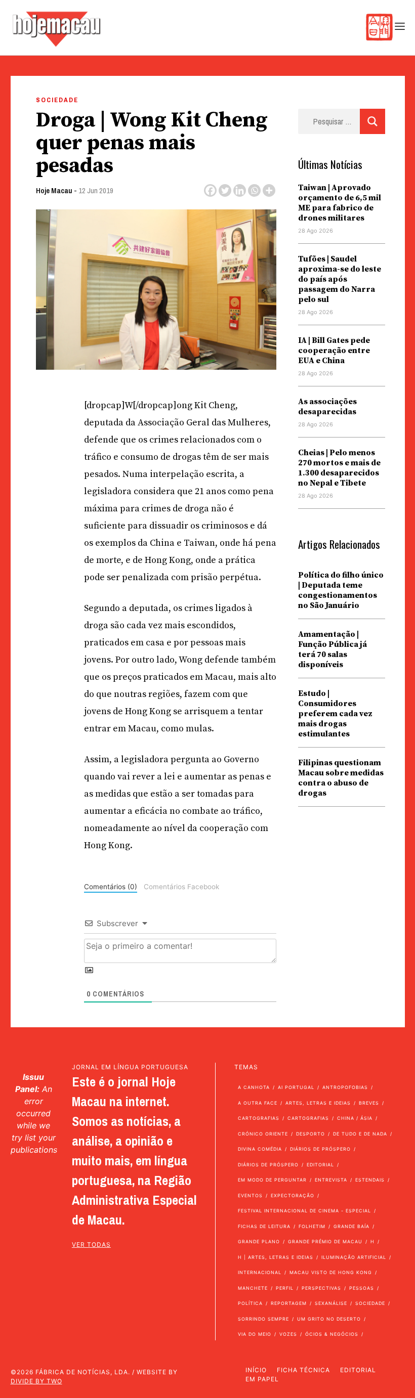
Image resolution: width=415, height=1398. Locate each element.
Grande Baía (351, 1226)
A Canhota (254, 1087)
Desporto (310, 1134)
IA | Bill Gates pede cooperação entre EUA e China (334, 350)
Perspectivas (321, 1288)
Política (250, 1303)
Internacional (259, 1272)
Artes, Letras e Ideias (318, 1103)
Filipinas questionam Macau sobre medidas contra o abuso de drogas (341, 778)
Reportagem (289, 1303)
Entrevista (331, 1180)
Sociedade (57, 100)
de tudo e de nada (360, 1134)
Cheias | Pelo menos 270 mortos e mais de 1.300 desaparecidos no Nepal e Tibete (339, 468)
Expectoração (292, 1195)
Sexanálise (331, 1303)
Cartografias (258, 1118)
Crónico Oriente (263, 1134)
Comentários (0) (110, 887)
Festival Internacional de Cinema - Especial (304, 1210)
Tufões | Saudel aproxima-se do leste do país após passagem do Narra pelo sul (339, 279)
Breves (369, 1103)
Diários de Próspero (320, 1149)
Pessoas (361, 1288)
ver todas (91, 1244)
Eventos (250, 1195)
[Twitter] (225, 190)
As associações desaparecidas (327, 407)
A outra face (257, 1103)
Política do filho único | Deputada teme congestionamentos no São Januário (341, 590)
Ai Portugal (296, 1087)
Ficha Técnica (303, 1370)
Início (256, 1370)
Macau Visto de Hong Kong (330, 1272)
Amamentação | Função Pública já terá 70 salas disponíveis (332, 649)
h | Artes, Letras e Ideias (275, 1257)
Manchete (253, 1288)
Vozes (288, 1334)
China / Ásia (354, 1118)
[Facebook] (210, 190)
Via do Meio (254, 1334)
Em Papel (262, 1379)
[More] (269, 190)
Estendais (370, 1180)
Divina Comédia (260, 1149)
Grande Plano (259, 1241)
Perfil (285, 1288)
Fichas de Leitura (264, 1226)
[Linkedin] (239, 190)
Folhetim (312, 1226)
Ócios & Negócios (331, 1334)
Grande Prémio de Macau (325, 1241)
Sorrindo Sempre (263, 1319)
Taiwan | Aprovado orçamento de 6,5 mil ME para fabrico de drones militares (339, 203)
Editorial (320, 1164)
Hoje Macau (54, 190)
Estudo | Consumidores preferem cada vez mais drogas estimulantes (335, 713)
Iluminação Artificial (353, 1257)
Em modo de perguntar (272, 1180)
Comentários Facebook (181, 887)
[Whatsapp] (254, 190)
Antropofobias (345, 1087)
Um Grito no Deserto (329, 1319)
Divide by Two (36, 1381)
